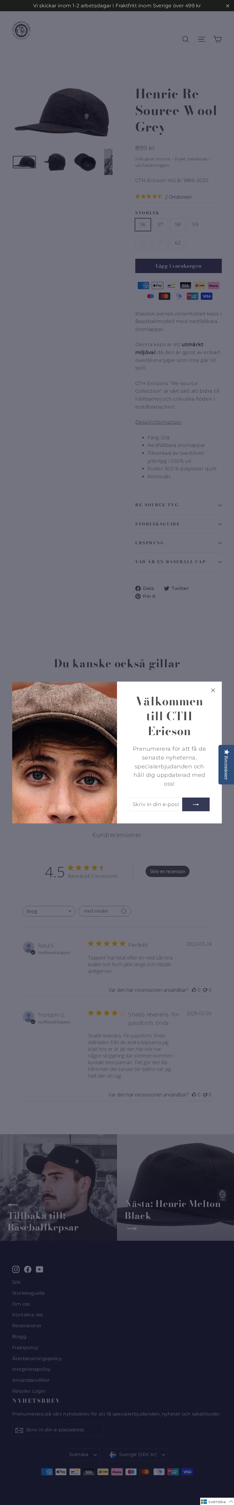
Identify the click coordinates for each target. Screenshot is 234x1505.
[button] (217, 1501)
